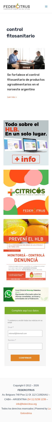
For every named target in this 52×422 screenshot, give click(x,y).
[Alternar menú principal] (46, 6)
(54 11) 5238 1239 (36, 399)
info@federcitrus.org (26, 404)
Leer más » (12, 97)
